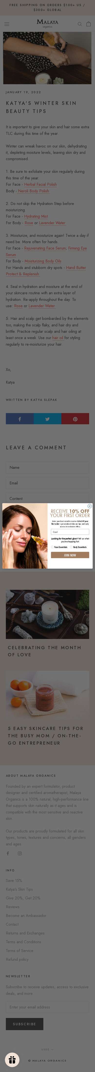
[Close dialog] (90, 506)
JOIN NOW (70, 555)
